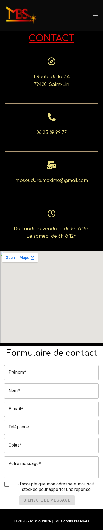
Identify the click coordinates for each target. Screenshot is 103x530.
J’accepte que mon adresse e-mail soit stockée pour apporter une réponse (56, 486)
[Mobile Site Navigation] (95, 15)
